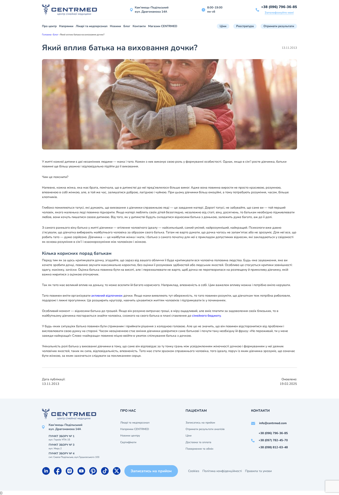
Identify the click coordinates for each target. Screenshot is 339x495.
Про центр (49, 26)
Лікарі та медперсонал (92, 26)
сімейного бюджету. (206, 316)
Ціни (223, 26)
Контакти (139, 26)
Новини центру (130, 435)
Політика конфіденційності (222, 471)
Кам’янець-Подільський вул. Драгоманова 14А (152, 10)
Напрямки (66, 26)
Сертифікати (128, 442)
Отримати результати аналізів (205, 429)
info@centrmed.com (273, 423)
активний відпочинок (107, 295)
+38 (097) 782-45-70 (273, 440)
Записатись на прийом (200, 422)
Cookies (193, 471)
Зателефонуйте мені (279, 13)
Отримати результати (278, 26)
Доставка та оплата (198, 442)
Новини (115, 26)
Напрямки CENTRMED (134, 429)
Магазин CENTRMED (162, 26)
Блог (126, 26)
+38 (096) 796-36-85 (279, 7)
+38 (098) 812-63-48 (273, 447)
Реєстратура (245, 26)
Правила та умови (258, 471)
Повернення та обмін (199, 449)
